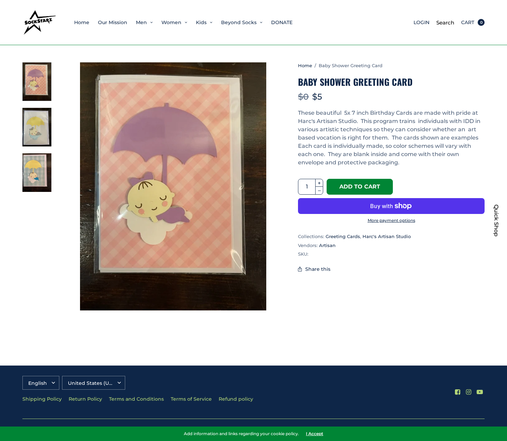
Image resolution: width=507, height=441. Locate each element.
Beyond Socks (239, 22)
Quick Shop (496, 221)
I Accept (314, 434)
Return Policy (85, 399)
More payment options (391, 220)
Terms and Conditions (136, 399)
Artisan (327, 245)
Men (141, 22)
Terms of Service (191, 399)
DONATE (281, 22)
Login (421, 22)
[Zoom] (173, 186)
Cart (467, 22)
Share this (317, 269)
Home (81, 22)
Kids (201, 22)
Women (171, 22)
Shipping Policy (42, 399)
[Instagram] (469, 392)
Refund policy (236, 399)
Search (445, 22)
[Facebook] (458, 392)
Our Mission (112, 22)
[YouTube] (480, 392)
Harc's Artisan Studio (386, 236)
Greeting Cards (343, 236)
